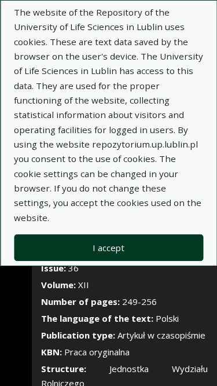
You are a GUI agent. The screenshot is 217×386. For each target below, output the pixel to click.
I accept (108, 247)
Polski (167, 318)
